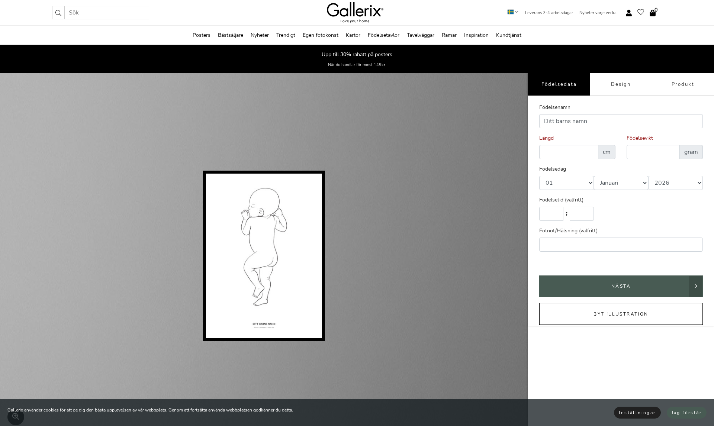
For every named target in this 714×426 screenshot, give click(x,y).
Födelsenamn (554, 107)
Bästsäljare (230, 35)
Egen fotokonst (320, 35)
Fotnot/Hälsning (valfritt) (568, 230)
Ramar (449, 35)
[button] (58, 12)
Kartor (353, 35)
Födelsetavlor (383, 35)
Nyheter (260, 35)
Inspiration (476, 35)
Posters (201, 35)
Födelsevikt (640, 138)
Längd (546, 138)
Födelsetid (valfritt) (561, 199)
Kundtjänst (508, 35)
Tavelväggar (420, 35)
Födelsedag (552, 168)
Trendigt (285, 35)
